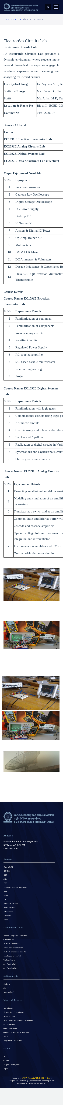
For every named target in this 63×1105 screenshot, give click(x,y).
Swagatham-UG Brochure (13, 1040)
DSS (5, 1056)
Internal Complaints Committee (15, 935)
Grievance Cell (9, 940)
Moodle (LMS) (8, 867)
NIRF (5, 875)
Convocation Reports (11, 1028)
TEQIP (6, 895)
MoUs (6, 1036)
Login (6, 1069)
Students (7, 984)
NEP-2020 (7, 871)
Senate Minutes (9, 1016)
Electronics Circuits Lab (33, 19)
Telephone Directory (11, 903)
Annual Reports (9, 1024)
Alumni (6, 988)
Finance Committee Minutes (14, 1012)
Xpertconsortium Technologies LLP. (41, 1080)
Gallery (6, 1060)
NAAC (5, 891)
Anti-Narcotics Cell (10, 968)
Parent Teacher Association (13, 948)
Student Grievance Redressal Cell (15, 952)
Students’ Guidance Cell (12, 944)
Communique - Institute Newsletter (16, 1032)
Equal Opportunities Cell (12, 956)
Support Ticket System (12, 1064)
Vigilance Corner (9, 960)
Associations (8, 911)
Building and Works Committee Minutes (18, 1020)
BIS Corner (7, 915)
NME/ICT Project (9, 907)
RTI (5, 899)
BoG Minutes (8, 1008)
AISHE (6, 919)
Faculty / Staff (8, 992)
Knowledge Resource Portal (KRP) (15, 887)
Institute (9, 19)
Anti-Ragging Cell (10, 964)
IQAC (5, 883)
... (18, 19)
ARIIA (5, 879)
